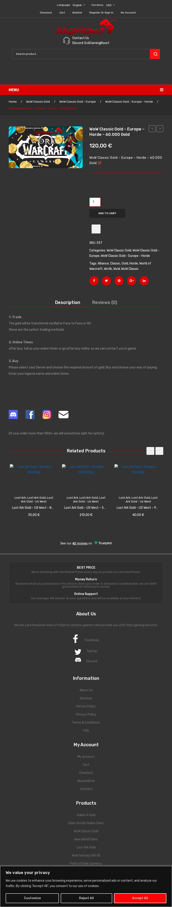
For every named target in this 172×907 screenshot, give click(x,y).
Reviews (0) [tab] (104, 302)
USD (109, 5)
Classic (115, 263)
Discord (91, 661)
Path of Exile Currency (86, 863)
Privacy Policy (86, 714)
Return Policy (86, 706)
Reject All (86, 898)
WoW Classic (130, 269)
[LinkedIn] (144, 280)
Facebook (92, 640)
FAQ (86, 731)
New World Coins (86, 839)
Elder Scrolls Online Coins (86, 823)
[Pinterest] (119, 280)
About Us (86, 690)
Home (13, 101)
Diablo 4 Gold (86, 815)
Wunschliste (86, 781)
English (77, 5)
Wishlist (77, 12)
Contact (86, 789)
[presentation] (150, 451)
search (155, 54)
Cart (62, 12)
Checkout (46, 12)
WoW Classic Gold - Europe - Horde (129, 101)
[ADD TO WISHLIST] (96, 229)
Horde (133, 263)
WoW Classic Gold (38, 101)
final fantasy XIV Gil (86, 855)
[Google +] (131, 280)
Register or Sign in (101, 12)
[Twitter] (106, 280)
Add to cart (107, 213)
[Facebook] (94, 280)
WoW (116, 269)
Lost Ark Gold (86, 847)
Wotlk (108, 269)
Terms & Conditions (86, 722)
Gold (125, 263)
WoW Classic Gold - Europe (77, 101)
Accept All (140, 898)
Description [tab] (67, 302)
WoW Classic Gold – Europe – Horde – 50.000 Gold (152, 129)
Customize (32, 898)
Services (86, 698)
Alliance (103, 263)
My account (128, 12)
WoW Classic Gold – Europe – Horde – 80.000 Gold (160, 129)
